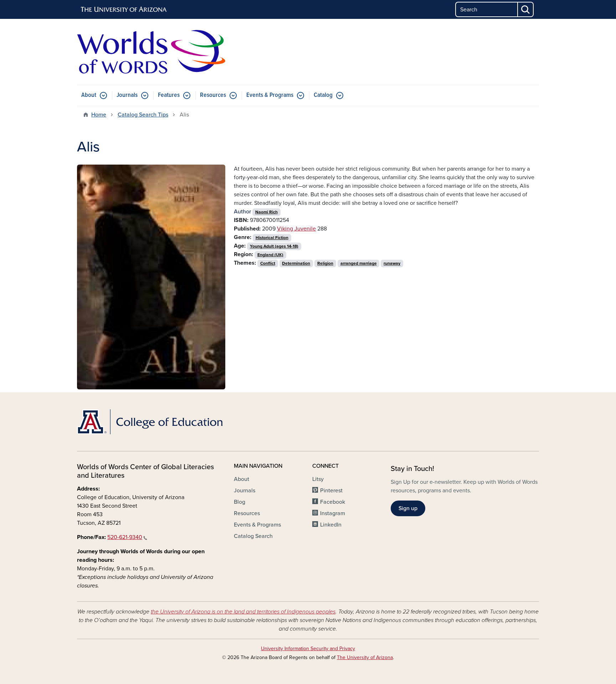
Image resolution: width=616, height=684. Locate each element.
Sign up (408, 508)
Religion (325, 263)
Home (98, 114)
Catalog (323, 95)
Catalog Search (253, 536)
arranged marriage (358, 263)
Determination (296, 263)
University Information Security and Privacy (308, 649)
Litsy (318, 479)
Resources (213, 95)
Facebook (332, 502)
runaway (392, 263)
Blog (239, 502)
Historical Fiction (272, 237)
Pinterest (331, 490)
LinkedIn (331, 524)
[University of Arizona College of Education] (151, 421)
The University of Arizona (365, 657)
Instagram (332, 513)
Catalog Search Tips (143, 114)
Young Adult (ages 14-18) (274, 246)
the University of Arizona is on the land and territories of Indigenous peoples (243, 611)
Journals (127, 95)
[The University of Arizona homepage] (124, 10)
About (88, 95)
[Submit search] (526, 9)
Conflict (267, 263)
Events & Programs (269, 95)
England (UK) (270, 254)
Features (169, 95)
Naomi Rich (266, 211)
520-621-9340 (124, 537)
